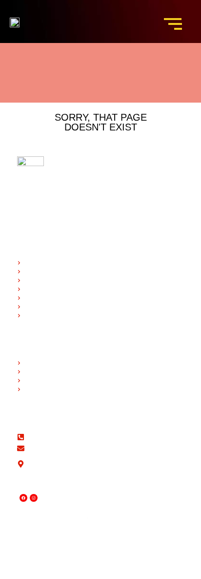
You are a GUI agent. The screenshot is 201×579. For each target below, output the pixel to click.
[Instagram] (34, 498)
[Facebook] (23, 498)
